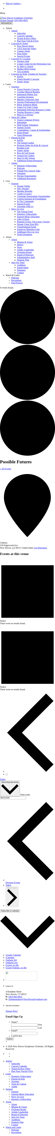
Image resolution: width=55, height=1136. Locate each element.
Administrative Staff (26, 257)
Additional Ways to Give (28, 232)
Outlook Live (12, 962)
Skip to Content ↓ (13, 3)
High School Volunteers (27, 125)
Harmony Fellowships (27, 166)
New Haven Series (25, 46)
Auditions (21, 265)
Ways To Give (17, 209)
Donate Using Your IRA (28, 224)
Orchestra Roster (24, 252)
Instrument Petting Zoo (27, 94)
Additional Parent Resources (29, 160)
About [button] (8, 237)
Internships (22, 122)
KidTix (20, 76)
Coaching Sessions (25, 97)
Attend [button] (9, 28)
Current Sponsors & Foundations (31, 199)
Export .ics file (12, 965)
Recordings (16, 280)
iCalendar (10, 957)
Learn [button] (8, 84)
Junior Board (22, 132)
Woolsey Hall (23, 61)
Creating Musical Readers (28, 92)
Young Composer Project (28, 120)
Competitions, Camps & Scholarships (33, 130)
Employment (22, 267)
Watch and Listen (13, 1127)
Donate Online (23, 186)
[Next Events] (7, 774)
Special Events (23, 56)
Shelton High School (26, 69)
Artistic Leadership (25, 250)
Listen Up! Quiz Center (27, 107)
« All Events (5, 469)
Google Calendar (13, 955)
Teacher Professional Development (32, 102)
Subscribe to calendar (10, 911)
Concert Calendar (25, 36)
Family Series (23, 81)
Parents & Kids (18, 138)
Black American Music (27, 104)
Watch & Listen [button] (13, 275)
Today (3, 779)
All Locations (23, 71)
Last (40, 1028)
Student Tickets (24, 127)
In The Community (25, 201)
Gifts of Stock (23, 219)
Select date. (25, 795)
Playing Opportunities (26, 176)
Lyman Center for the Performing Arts (34, 64)
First (40, 1025)
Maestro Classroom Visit (28, 99)
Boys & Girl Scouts (25, 153)
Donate (10, 20)
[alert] (27, 592)
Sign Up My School (26, 158)
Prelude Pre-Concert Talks (28, 171)
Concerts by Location (20, 59)
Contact (20, 272)
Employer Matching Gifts (28, 229)
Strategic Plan (23, 260)
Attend (14, 31)
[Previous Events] (30, 771)
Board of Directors (25, 255)
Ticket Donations (24, 234)
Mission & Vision (25, 242)
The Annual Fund (25, 211)
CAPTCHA (16, 1036)
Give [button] (8, 181)
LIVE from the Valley (26, 48)
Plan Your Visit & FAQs (27, 41)
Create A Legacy (24, 194)
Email (14, 1030)
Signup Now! (12, 1011)
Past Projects (17, 283)
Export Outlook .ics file (16, 968)
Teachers (15, 87)
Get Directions (40, 548)
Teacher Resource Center (28, 112)
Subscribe (21, 33)
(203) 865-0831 (21, 20)
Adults (14, 163)
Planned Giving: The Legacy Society (33, 222)
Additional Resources (26, 178)
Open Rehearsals (24, 135)
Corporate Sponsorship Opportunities (33, 196)
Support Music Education (28, 216)
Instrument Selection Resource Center (33, 110)
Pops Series (22, 53)
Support (14, 183)
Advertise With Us (25, 206)
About (14, 239)
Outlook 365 (11, 960)
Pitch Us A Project (25, 115)
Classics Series (23, 51)
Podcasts (21, 168)
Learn (8, 1074)
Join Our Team (18, 262)
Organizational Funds (26, 227)
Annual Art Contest (25, 155)
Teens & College (18, 117)
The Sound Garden (25, 143)
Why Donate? (23, 188)
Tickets (3, 20)
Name (14, 1022)
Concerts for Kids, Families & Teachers (28, 74)
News (19, 247)
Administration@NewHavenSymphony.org (27, 999)
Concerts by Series (19, 43)
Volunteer (21, 173)
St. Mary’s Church (25, 66)
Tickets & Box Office (26, 38)
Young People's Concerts (28, 79)
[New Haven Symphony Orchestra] (16, 18)
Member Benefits (24, 191)
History (20, 244)
